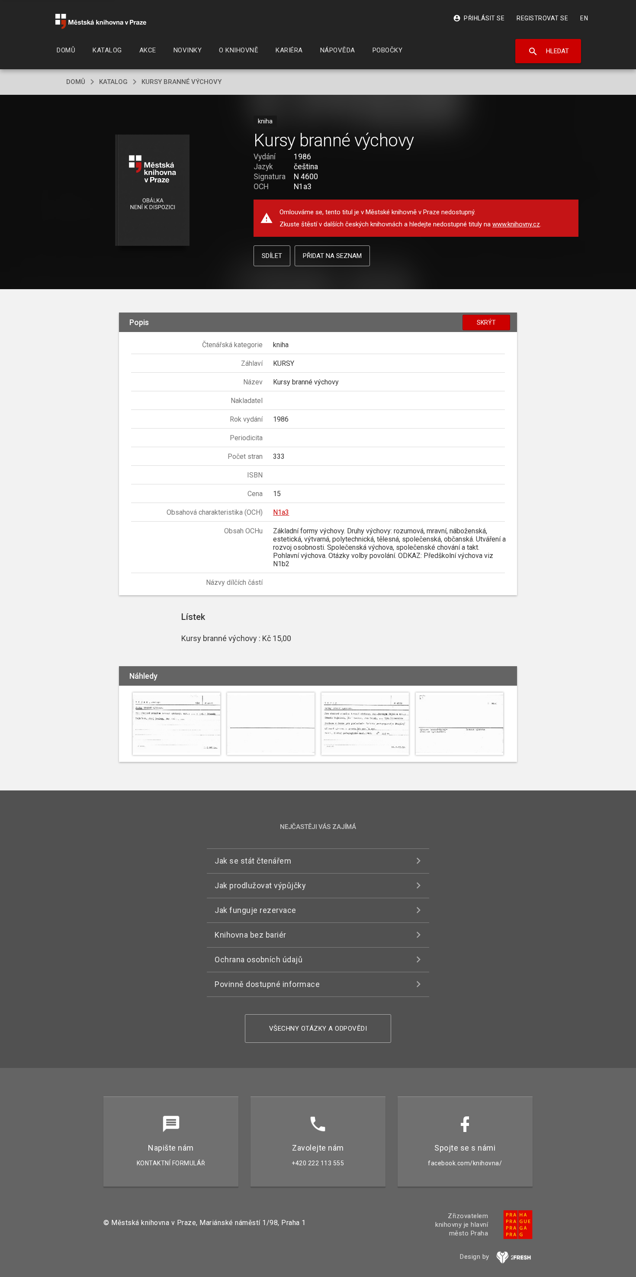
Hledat (548, 51)
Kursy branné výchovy (181, 82)
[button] (152, 190)
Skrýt (486, 322)
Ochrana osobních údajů (258, 959)
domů (75, 82)
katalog (113, 82)
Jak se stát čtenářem (253, 860)
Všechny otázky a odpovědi (318, 1028)
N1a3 (281, 512)
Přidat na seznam (332, 256)
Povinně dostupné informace (267, 984)
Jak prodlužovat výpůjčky (260, 885)
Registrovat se (542, 18)
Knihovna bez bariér (250, 934)
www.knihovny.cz (516, 224)
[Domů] (101, 21)
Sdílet (272, 256)
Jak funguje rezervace (255, 910)
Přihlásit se (478, 18)
